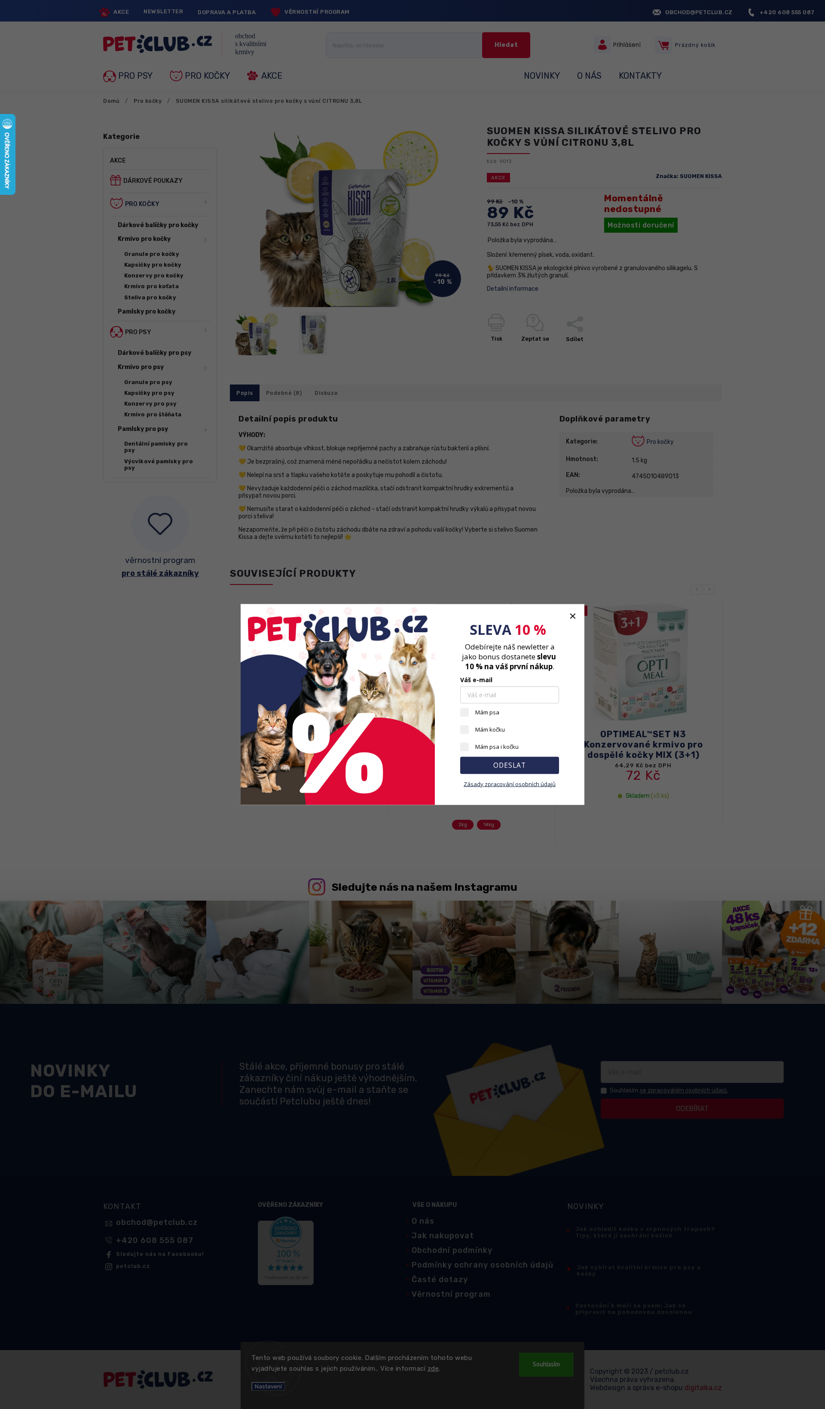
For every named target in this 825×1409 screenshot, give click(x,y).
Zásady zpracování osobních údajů (510, 784)
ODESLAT (509, 765)
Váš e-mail (476, 680)
